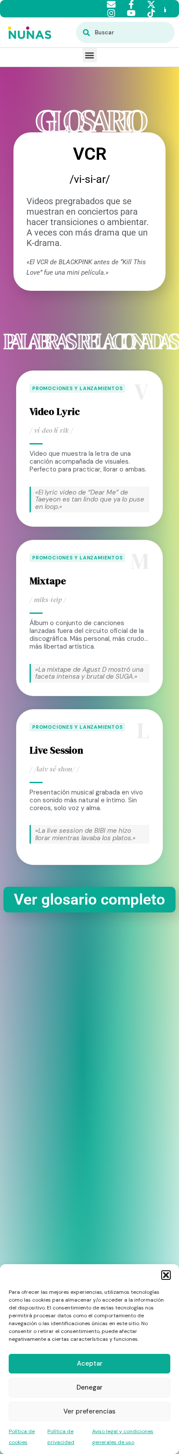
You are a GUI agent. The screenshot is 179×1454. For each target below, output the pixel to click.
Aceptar (90, 1363)
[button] (166, 1275)
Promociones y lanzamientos (77, 388)
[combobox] (125, 32)
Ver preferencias (89, 1411)
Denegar (89, 1387)
